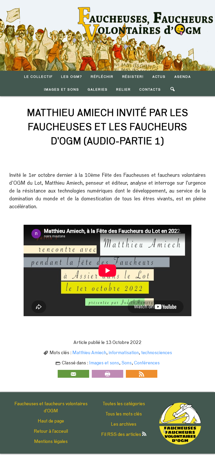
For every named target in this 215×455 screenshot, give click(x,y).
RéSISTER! (133, 77)
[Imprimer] (107, 374)
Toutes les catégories (124, 404)
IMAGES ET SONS (61, 89)
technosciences (156, 352)
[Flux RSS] (141, 374)
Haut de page (51, 421)
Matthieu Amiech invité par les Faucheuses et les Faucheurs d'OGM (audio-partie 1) (107, 127)
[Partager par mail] (73, 374)
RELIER (123, 89)
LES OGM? (71, 77)
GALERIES (98, 89)
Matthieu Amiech (89, 352)
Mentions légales (51, 441)
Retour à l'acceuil (51, 431)
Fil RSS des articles (121, 434)
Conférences (147, 363)
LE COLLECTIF (38, 77)
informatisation (124, 352)
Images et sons (104, 363)
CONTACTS (150, 89)
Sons (126, 363)
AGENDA (182, 77)
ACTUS (159, 77)
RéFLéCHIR (102, 77)
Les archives (123, 424)
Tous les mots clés (123, 414)
